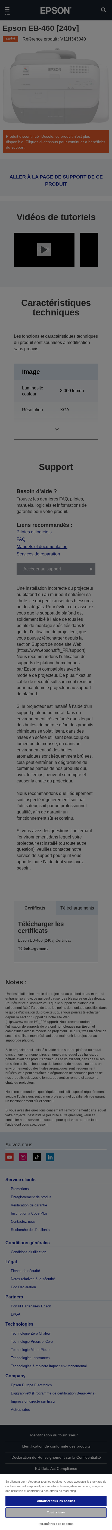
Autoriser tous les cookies (56, 1501)
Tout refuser (56, 1512)
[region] (56, 1501)
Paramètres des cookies (56, 1523)
